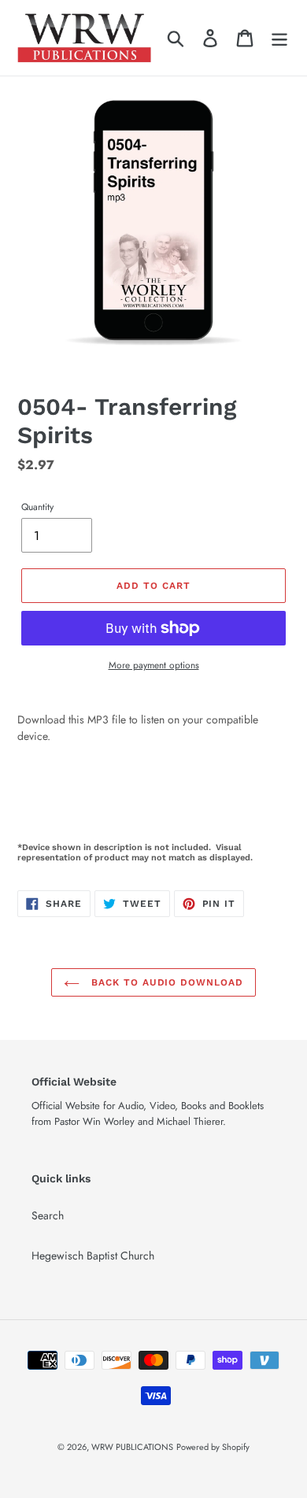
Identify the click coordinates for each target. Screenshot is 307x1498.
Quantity (37, 506)
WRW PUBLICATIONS (132, 1447)
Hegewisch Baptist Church (92, 1255)
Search (47, 1215)
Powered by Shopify (213, 1447)
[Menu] (279, 37)
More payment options (154, 664)
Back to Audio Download (165, 982)
